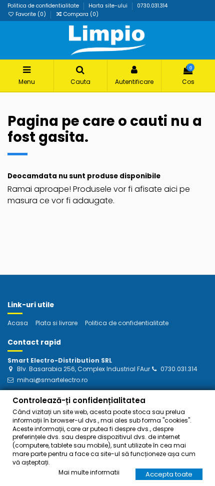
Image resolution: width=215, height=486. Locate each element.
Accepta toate (169, 474)
